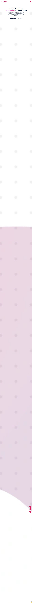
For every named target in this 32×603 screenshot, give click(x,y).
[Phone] (30, 512)
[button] (30, 1)
